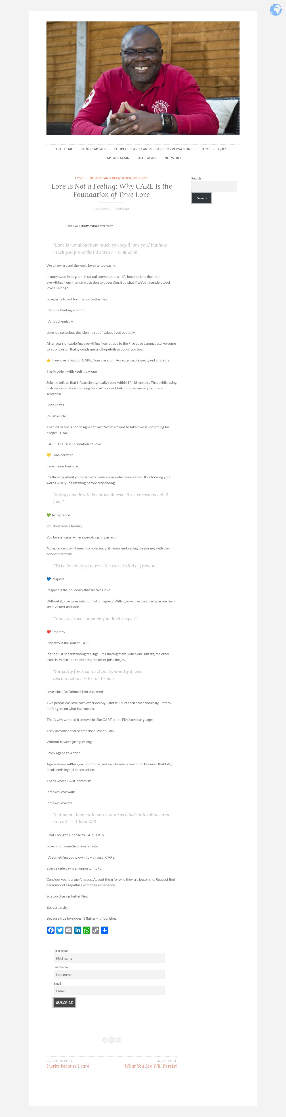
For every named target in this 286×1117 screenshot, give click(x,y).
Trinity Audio (89, 226)
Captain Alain (117, 158)
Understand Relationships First (118, 178)
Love (79, 178)
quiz (222, 149)
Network (173, 158)
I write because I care (67, 1064)
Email (57, 983)
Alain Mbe (123, 209)
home (205, 149)
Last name (61, 967)
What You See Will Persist (150, 1064)
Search (196, 178)
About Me (64, 149)
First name (61, 951)
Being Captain (93, 149)
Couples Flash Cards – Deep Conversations (153, 149)
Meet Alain (147, 158)
